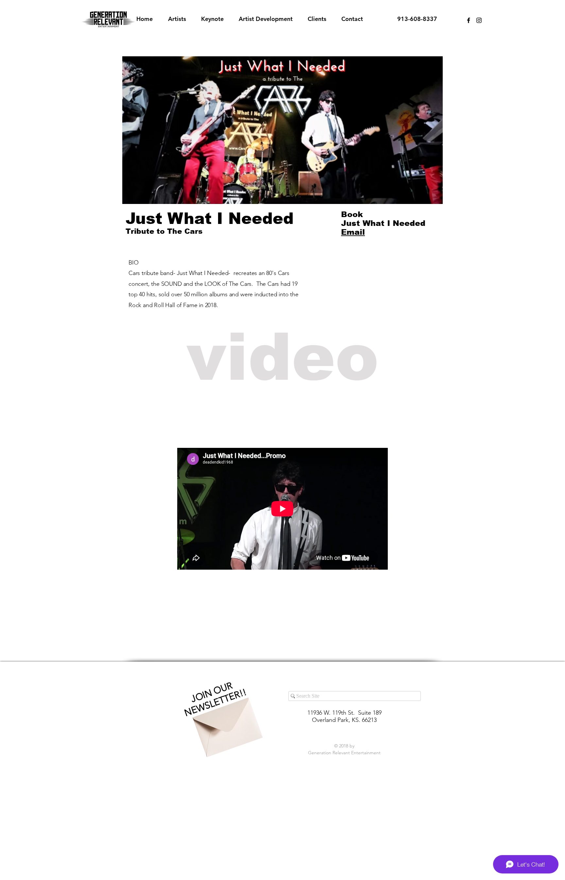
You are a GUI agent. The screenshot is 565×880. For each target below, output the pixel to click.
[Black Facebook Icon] (468, 20)
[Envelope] (225, 721)
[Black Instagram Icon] (479, 20)
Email (353, 232)
